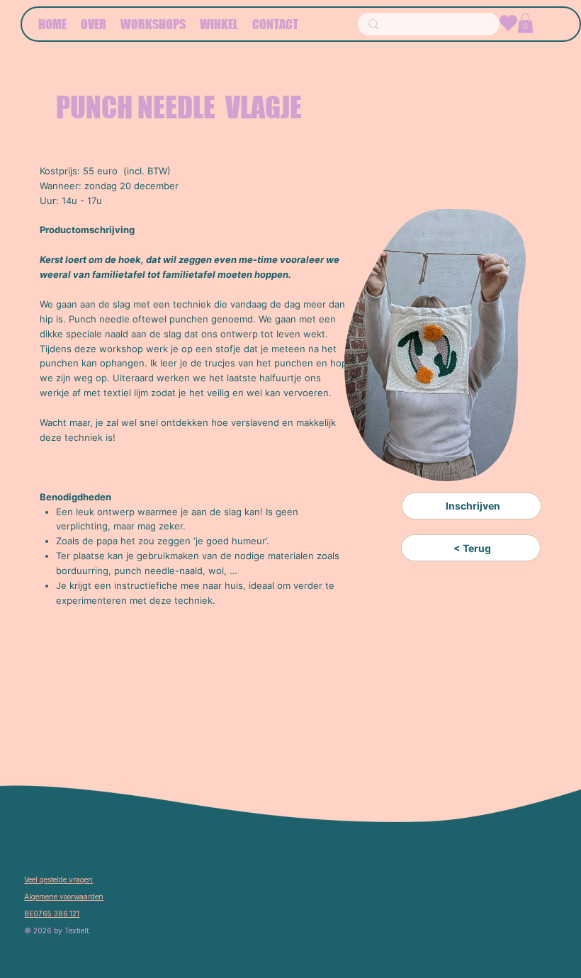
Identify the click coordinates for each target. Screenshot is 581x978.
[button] (525, 23)
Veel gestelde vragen (58, 879)
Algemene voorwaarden (63, 896)
